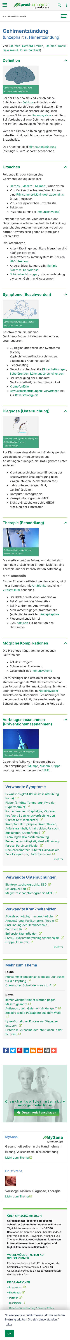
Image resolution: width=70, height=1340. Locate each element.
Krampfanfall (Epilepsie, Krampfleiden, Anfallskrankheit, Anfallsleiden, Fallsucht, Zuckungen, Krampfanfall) (32, 828)
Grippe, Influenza (17, 942)
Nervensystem (42, 115)
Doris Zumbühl (30, 50)
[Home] (4, 16)
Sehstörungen (19, 373)
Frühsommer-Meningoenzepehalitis (40, 194)
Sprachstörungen (54, 369)
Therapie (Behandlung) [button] (23, 523)
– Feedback (14, 1292)
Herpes (15, 186)
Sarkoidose (30, 270)
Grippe (55, 766)
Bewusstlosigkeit (26, 395)
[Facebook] (6, 1051)
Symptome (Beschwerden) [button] (27, 294)
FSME (46, 770)
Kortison (23, 623)
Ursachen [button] (11, 167)
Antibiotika (39, 585)
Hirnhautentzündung (42, 146)
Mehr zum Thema (17, 1157)
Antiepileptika (49, 614)
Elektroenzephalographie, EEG (26, 884)
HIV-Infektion (19, 261)
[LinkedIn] (26, 1051)
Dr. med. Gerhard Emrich (26, 46)
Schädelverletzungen (24, 274)
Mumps (40, 186)
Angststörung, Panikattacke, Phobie (30, 920)
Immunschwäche (48, 211)
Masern (27, 186)
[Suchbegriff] (59, 5)
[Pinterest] (19, 1051)
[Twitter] (13, 1051)
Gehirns (28, 102)
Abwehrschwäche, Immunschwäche (29, 916)
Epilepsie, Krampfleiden (21, 933)
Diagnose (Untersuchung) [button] (26, 411)
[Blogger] (33, 1051)
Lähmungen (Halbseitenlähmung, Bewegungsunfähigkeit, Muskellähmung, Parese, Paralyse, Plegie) (32, 841)
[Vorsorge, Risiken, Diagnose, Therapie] (10, 1180)
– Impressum (15, 1287)
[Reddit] (40, 1051)
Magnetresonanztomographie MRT (29, 893)
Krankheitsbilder (17, 16)
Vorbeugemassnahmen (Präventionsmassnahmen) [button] (27, 721)
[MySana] (53, 1139)
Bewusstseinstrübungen (26, 391)
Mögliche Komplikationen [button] (25, 643)
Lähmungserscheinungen (47, 373)
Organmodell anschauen (39, 1112)
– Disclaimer (14, 1302)
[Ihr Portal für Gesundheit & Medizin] (35, 6)
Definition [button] (11, 60)
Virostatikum (12, 590)
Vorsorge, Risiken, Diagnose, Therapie (33, 1191)
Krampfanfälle (19, 386)
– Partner (12, 1297)
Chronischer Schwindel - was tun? (28, 985)
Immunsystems (42, 670)
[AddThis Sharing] (53, 1051)
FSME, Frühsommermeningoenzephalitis (32, 938)
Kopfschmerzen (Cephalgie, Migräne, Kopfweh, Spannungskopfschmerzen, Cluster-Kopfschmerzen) (30, 815)
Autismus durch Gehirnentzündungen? (31, 1008)
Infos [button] (9, 1324)
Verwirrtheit (51, 391)
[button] (66, 5)
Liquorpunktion (16, 889)
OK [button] (9, 1333)
